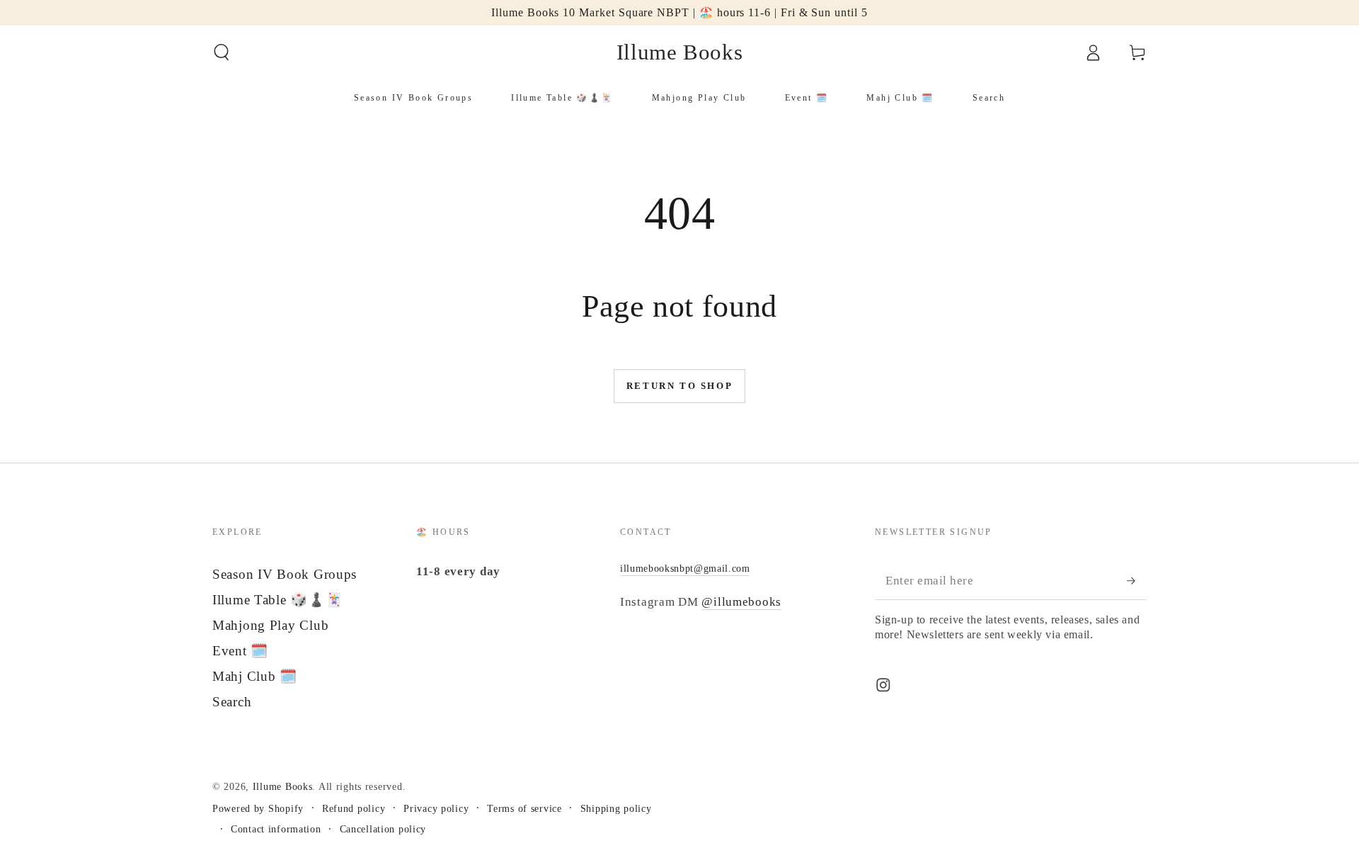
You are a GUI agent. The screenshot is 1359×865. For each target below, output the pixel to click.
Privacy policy (436, 808)
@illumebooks (741, 602)
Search (231, 701)
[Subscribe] (1137, 580)
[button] (221, 53)
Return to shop (679, 385)
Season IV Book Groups (284, 574)
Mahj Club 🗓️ (254, 676)
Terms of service (524, 808)
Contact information (276, 829)
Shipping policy (616, 808)
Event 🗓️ (240, 650)
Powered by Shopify (258, 808)
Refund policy (353, 808)
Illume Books (283, 786)
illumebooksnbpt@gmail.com (685, 568)
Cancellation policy (383, 829)
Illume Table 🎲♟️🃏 (277, 599)
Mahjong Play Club (270, 625)
